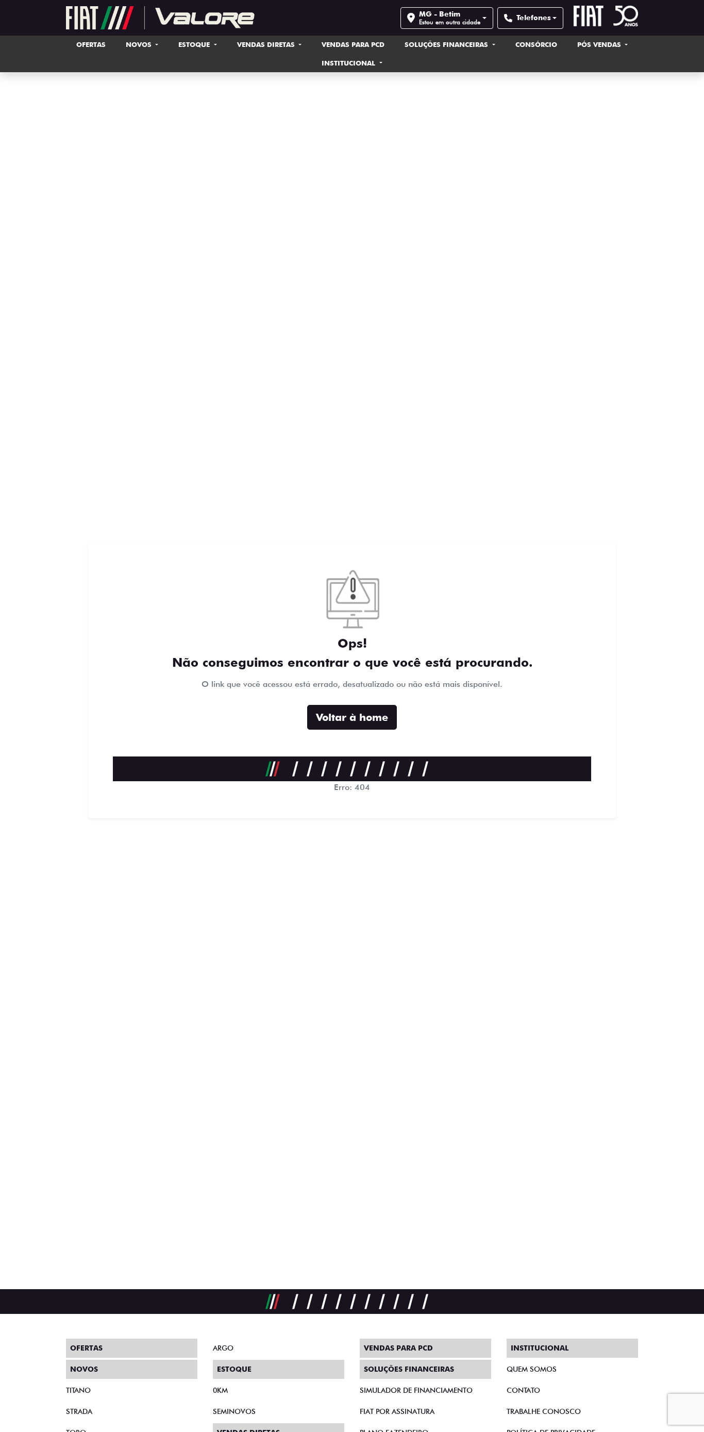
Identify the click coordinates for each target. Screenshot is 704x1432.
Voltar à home (352, 717)
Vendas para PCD (353, 44)
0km (220, 1390)
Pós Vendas (600, 44)
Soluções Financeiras (447, 44)
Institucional (349, 63)
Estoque (195, 44)
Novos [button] (140, 44)
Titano (78, 1390)
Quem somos (532, 1369)
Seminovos (234, 1411)
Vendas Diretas (267, 44)
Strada (79, 1411)
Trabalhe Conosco (544, 1411)
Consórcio (536, 44)
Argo (223, 1348)
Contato (523, 1390)
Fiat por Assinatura (397, 1411)
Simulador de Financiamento (416, 1390)
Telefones (533, 17)
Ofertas (91, 44)
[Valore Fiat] (160, 17)
